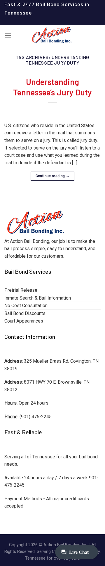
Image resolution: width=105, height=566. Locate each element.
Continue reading (53, 176)
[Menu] (7, 35)
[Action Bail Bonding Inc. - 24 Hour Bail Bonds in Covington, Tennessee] (52, 35)
